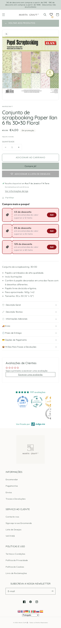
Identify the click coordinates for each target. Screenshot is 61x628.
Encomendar (12, 479)
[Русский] (38, 611)
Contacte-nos (12, 516)
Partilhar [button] (9, 197)
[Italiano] (30, 611)
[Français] (23, 611)
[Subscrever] (52, 591)
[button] (3, 15)
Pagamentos (12, 486)
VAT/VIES (10, 536)
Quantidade (8, 141)
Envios (9, 492)
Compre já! (30, 166)
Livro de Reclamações (16, 573)
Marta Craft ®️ (23, 622)
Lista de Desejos (13, 529)
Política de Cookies (15, 567)
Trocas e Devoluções (15, 499)
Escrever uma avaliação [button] (30, 374)
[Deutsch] (27, 611)
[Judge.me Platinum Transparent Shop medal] (36, 401)
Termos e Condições (15, 554)
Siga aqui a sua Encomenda (19, 523)
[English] (19, 611)
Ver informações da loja (16, 191)
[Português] (34, 611)
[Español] (41, 611)
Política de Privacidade (17, 560)
